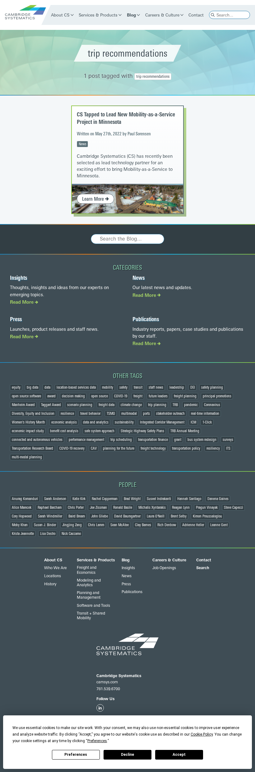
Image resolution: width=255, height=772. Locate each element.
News (82, 144)
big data (32, 387)
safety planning (212, 387)
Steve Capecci (233, 507)
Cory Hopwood (22, 516)
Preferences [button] (97, 741)
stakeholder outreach (170, 413)
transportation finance (153, 439)
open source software (26, 396)
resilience (67, 413)
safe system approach (99, 431)
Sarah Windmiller (50, 516)
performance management (86, 439)
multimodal (129, 413)
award (51, 396)
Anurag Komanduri (25, 499)
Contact (196, 14)
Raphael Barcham (50, 507)
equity (16, 387)
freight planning (185, 396)
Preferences (75, 754)
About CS (60, 14)
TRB (175, 405)
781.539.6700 (108, 689)
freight (137, 396)
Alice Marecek (21, 507)
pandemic (191, 405)
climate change (131, 405)
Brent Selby (179, 516)
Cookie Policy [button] (202, 734)
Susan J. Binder (45, 525)
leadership (176, 387)
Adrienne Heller (193, 525)
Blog (131, 14)
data (47, 387)
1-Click (207, 422)
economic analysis (64, 422)
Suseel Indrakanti (159, 499)
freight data (106, 405)
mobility (107, 387)
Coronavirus (212, 405)
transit (138, 387)
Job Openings (164, 568)
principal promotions (217, 396)
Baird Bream (76, 516)
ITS (228, 448)
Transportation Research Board (32, 448)
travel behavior (90, 413)
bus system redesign (202, 439)
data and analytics (96, 422)
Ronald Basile (122, 507)
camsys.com (107, 682)
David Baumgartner (127, 516)
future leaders (158, 396)
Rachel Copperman (105, 499)
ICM (193, 422)
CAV (94, 448)
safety (123, 387)
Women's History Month (28, 422)
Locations (52, 576)
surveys (228, 439)
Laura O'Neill (156, 516)
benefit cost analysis (64, 431)
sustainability (124, 422)
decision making (73, 396)
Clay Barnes (143, 525)
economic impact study (28, 431)
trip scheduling (121, 439)
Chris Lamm (96, 525)
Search (202, 568)
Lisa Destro (47, 533)
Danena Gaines (218, 499)
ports (146, 413)
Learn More (93, 199)
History (50, 584)
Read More (22, 302)
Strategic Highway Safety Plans (142, 431)
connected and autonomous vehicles (37, 439)
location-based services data (76, 387)
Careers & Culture (162, 14)
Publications (145, 319)
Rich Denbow (166, 525)
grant (177, 439)
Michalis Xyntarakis (152, 507)
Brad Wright (132, 499)
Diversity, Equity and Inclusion (33, 413)
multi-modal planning (27, 457)
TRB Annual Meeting (184, 431)
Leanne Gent (219, 525)
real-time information (205, 413)
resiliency (213, 448)
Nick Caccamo (71, 533)
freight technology (153, 448)
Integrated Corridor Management (162, 422)
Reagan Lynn (181, 507)
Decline (127, 754)
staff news (156, 387)
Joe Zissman (98, 507)
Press (16, 319)
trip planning (157, 405)
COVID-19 (120, 396)
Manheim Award (23, 405)
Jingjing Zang (72, 525)
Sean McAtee (119, 525)
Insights (18, 277)
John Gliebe (99, 516)
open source (99, 396)
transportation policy (186, 448)
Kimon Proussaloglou (207, 516)
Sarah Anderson (55, 499)
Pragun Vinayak (207, 507)
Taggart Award (51, 405)
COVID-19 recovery (72, 448)
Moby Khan (20, 525)
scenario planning (79, 405)
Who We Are (55, 568)
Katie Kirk (79, 499)
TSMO (111, 413)
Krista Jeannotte (23, 533)
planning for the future (118, 448)
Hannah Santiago (189, 499)
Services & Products (98, 14)
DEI (192, 387)
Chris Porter (76, 507)
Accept (179, 754)
